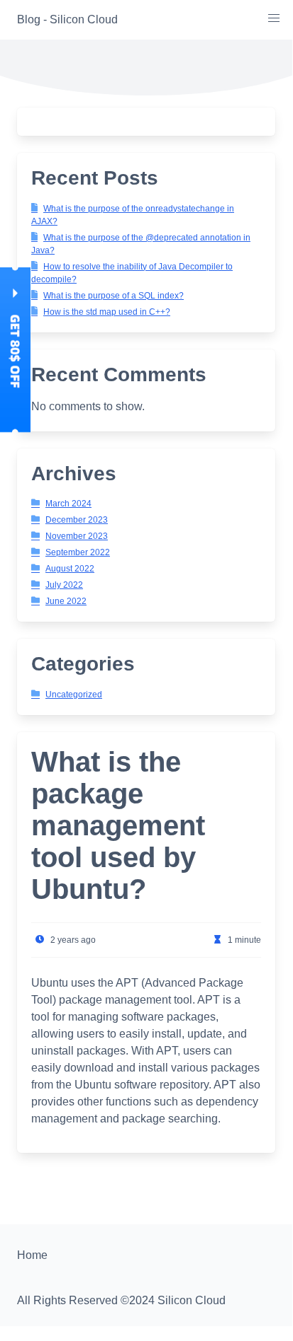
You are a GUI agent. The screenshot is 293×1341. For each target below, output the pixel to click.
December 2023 (76, 520)
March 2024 (68, 504)
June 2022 (66, 601)
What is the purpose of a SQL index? (113, 296)
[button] (273, 18)
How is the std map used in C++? (106, 312)
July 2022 (64, 585)
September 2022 (77, 552)
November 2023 (76, 536)
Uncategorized (73, 694)
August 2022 (69, 569)
